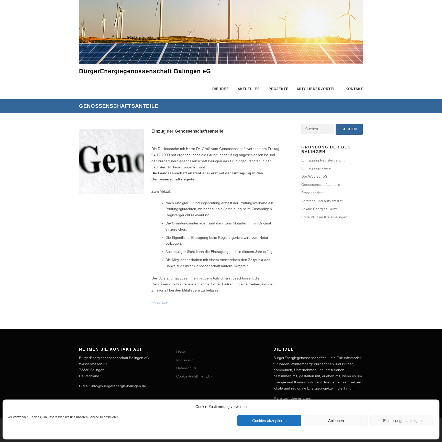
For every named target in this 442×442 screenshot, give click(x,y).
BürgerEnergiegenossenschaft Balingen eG (145, 71)
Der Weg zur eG (314, 176)
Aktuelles (249, 89)
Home (181, 352)
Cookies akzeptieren (269, 420)
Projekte (279, 89)
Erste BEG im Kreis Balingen (324, 217)
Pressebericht (312, 193)
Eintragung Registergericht (323, 160)
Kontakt (354, 89)
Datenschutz (186, 368)
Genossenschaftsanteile (320, 184)
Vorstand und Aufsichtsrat (321, 201)
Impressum (185, 360)
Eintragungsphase (316, 168)
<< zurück (159, 302)
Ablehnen (336, 420)
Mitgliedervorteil (317, 89)
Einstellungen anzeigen (402, 420)
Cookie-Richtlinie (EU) (194, 376)
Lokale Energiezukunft (319, 209)
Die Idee (220, 89)
